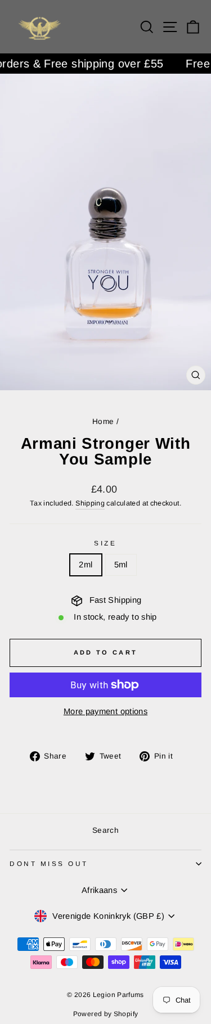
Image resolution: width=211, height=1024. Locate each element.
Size (105, 543)
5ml (121, 564)
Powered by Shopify (105, 1014)
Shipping (90, 503)
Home (103, 421)
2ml (85, 564)
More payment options (105, 711)
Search (105, 830)
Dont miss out (49, 863)
